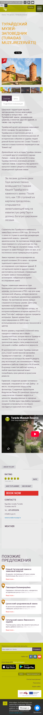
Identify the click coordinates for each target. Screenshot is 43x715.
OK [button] (5, 703)
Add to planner (12, 486)
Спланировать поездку (11, 2)
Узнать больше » (19, 662)
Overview (6, 99)
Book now (13, 493)
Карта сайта (36, 687)
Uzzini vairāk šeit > (16, 713)
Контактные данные (33, 679)
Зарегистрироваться (33, 674)
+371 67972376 (13, 510)
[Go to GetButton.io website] (37, 712)
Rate (35, 479)
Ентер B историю (21, 15)
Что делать (10, 15)
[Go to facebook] (37, 708)
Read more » (10, 579)
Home (4, 15)
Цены (16, 99)
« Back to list (8, 467)
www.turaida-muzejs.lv (13, 518)
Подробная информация (13, 104)
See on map (26, 486)
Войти (30, 7)
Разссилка (36, 683)
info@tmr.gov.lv (10, 514)
